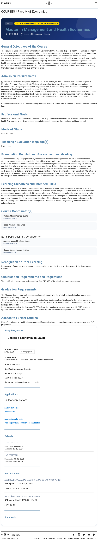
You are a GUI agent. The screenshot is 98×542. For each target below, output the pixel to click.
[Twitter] (84, 534)
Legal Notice (91, 538)
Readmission (9, 411)
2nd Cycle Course (11, 408)
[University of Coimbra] (6, 3)
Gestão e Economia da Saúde (27, 337)
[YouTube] (89, 534)
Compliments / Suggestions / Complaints (71, 538)
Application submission (14, 419)
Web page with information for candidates (22, 423)
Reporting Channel (49, 538)
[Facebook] (73, 534)
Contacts (37, 538)
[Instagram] (78, 534)
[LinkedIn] (94, 534)
